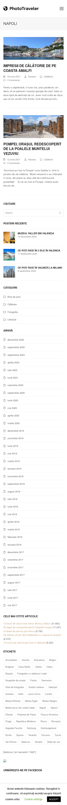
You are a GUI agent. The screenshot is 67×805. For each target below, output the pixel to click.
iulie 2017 (12, 590)
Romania (55, 721)
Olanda (9, 714)
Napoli (42, 707)
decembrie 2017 (16, 552)
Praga (8, 721)
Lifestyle (12, 319)
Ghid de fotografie (14, 687)
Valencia (25, 741)
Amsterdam (11, 660)
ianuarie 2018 (14, 544)
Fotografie (13, 312)
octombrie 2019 (15, 438)
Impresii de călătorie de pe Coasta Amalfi (29, 68)
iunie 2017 (13, 597)
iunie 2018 (13, 506)
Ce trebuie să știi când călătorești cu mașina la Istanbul (32, 635)
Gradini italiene (36, 687)
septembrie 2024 (16, 355)
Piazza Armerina (49, 714)
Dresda (9, 673)
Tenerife (32, 735)
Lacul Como (34, 694)
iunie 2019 (13, 446)
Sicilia (8, 735)
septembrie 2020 (16, 392)
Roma (44, 721)
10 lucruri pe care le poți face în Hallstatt (24, 642)
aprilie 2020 (13, 415)
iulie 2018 (12, 499)
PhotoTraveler (24, 8)
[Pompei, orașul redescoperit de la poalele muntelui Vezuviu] (33, 126)
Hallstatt (53, 687)
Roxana (32, 76)
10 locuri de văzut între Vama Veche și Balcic (27, 623)
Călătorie (48, 76)
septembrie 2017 (16, 574)
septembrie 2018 (16, 483)
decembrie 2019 (16, 430)
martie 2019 (14, 461)
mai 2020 (12, 408)
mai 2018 (12, 514)
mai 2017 (12, 605)
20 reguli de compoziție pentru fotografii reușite (27, 627)
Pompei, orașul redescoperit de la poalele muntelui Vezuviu (32, 148)
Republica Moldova (26, 721)
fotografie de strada (15, 680)
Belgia (52, 660)
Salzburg (31, 728)
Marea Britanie (12, 701)
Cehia (49, 666)
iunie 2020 (13, 400)
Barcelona (39, 660)
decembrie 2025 (16, 339)
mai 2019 (12, 453)
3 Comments (13, 80)
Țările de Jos (53, 741)
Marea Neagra (49, 701)
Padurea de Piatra (26, 714)
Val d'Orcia (10, 741)
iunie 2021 (13, 377)
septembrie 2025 (16, 347)
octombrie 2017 (15, 567)
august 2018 (14, 491)
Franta (33, 680)
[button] (62, 8)
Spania (19, 735)
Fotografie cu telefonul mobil (32, 673)
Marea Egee (31, 701)
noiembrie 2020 (15, 385)
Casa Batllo (24, 666)
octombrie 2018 (15, 476)
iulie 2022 (12, 370)
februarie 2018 (15, 537)
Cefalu (38, 666)
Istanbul (9, 694)
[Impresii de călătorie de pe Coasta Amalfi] (33, 48)
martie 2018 (14, 529)
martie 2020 (14, 423)
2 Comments (13, 163)
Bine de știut (14, 296)
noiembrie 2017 (15, 559)
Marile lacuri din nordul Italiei (20, 707)
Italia (20, 694)
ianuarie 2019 (14, 468)
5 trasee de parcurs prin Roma (19, 631)
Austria (25, 660)
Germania (46, 680)
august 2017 (14, 582)
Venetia (38, 741)
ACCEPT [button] (54, 799)
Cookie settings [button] (33, 799)
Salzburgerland (48, 728)
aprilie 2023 (13, 362)
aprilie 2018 (13, 521)
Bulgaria (9, 666)
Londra (48, 694)
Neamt (54, 707)
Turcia (58, 735)
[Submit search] (60, 213)
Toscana (45, 735)
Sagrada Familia (13, 728)
